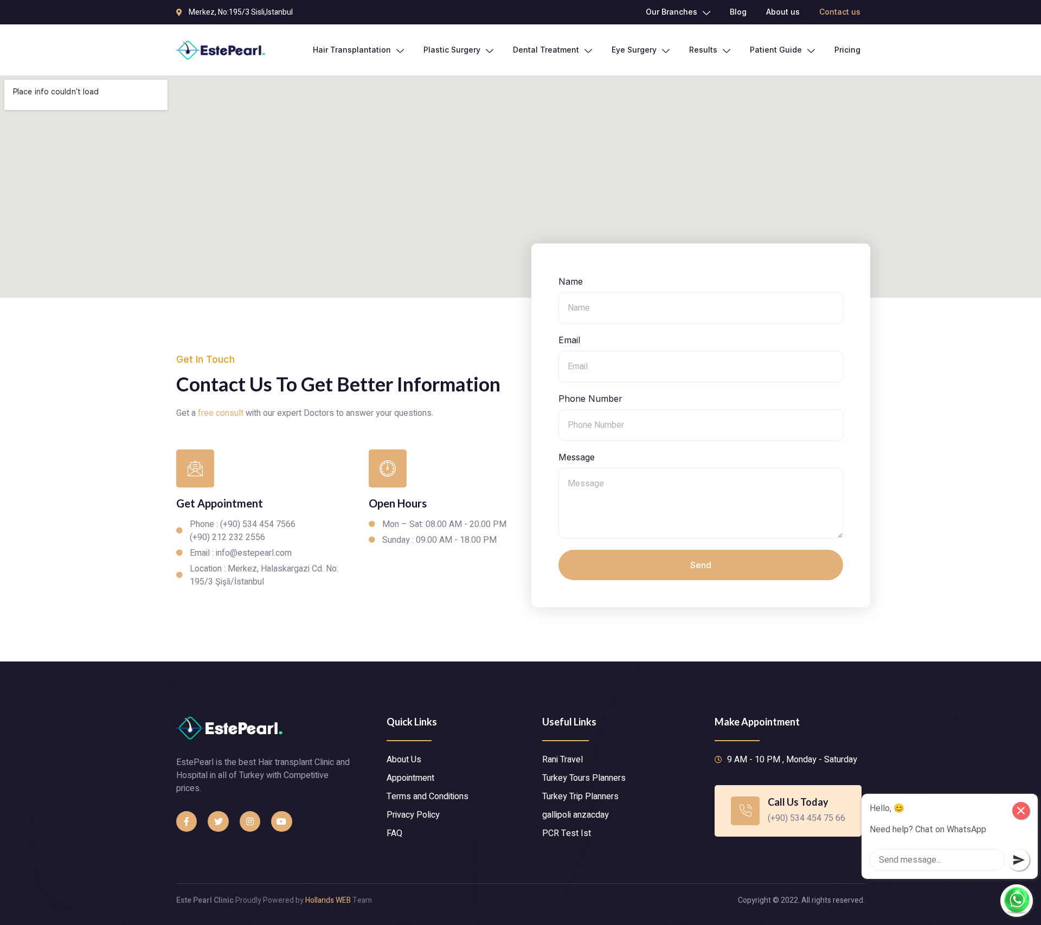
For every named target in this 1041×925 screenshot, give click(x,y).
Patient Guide (776, 49)
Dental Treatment (546, 49)
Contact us (839, 11)
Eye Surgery (634, 49)
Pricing (847, 49)
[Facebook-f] (186, 821)
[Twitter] (218, 821)
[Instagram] (250, 821)
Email (569, 340)
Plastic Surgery (451, 49)
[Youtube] (281, 821)
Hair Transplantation (352, 49)
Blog (738, 11)
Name (570, 281)
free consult (220, 413)
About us (783, 11)
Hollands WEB (328, 900)
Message (576, 457)
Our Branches (671, 11)
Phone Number (590, 398)
